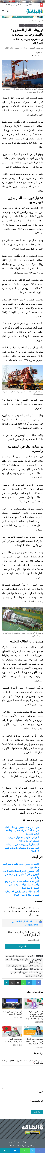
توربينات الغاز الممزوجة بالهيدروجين (24, 965)
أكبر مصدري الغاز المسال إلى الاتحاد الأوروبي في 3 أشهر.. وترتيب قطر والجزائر (21, 874)
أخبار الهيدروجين (32, 25)
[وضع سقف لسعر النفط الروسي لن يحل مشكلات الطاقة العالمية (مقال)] (33, 1031)
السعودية (20, 956)
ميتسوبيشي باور (34, 975)
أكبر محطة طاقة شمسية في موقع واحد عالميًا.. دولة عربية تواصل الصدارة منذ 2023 (22, 884)
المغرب (10, 956)
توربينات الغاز (35, 962)
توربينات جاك (35, 972)
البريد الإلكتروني (36, 1101)
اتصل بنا (25, 1142)
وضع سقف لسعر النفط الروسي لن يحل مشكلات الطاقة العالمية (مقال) (34, 1041)
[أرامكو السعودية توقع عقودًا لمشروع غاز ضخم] (12, 1003)
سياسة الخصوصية (14, 1142)
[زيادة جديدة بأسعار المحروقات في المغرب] (12, 1031)
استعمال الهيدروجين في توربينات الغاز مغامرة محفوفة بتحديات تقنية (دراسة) (21, 847)
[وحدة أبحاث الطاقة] (22, 16)
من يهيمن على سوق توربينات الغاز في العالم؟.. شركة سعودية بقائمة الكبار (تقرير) (22, 830)
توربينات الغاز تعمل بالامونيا (28, 969)
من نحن (33, 1142)
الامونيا (30, 956)
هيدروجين (22, 25)
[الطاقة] (34, 11)
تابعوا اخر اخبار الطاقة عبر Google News (25, 923)
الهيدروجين (36, 959)
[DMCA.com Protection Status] (32, 1133)
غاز (26, 25)
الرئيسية (38, 21)
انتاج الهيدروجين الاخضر (17, 959)
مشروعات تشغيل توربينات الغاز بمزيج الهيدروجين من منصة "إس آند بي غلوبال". (21, 911)
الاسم (40, 1092)
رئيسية (31, 21)
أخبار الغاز (40, 25)
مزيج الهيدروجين (19, 972)
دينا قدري (39, 52)
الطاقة (11, 1146)
